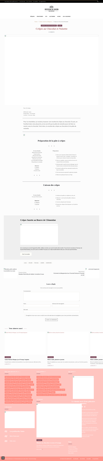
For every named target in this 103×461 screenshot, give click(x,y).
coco (17, 382)
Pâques (32, 16)
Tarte (64, 394)
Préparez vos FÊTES (73, 449)
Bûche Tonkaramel (14, 436)
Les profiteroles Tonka (17, 431)
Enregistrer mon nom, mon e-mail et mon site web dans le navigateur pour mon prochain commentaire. (52, 315)
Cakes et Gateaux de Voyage (43, 379)
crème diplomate (9, 384)
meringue (18, 394)
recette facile (48, 262)
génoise (28, 392)
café (19, 379)
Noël (63, 389)
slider (60, 394)
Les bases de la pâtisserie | (11, 1)
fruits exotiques (26, 387)
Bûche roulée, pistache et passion (56, 359)
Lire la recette (26, 254)
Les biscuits (22, 1)
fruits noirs (16, 389)
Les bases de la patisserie (53, 387)
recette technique (17, 402)
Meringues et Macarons (55, 389)
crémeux (27, 384)
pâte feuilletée (14, 400)
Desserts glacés (40, 384)
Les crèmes (29, 1)
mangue (7, 394)
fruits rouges (23, 389)
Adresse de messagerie (58, 303)
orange (23, 397)
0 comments (52, 32)
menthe (12, 394)
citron (12, 382)
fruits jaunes (8, 389)
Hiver (59, 25)
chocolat (30, 262)
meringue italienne (9, 397)
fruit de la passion (16, 387)
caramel (23, 379)
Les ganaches (42, 1)
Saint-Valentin (54, 394)
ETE (46, 16)
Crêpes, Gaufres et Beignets (49, 25)
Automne (45, 376)
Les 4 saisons (67, 16)
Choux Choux (55, 379)
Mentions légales (72, 447)
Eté (59, 384)
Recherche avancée (72, 451)
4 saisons (39, 376)
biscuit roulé (8, 379)
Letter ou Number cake (42, 389)
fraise (31, 384)
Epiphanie (55, 384)
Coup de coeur (40, 382)
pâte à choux (29, 400)
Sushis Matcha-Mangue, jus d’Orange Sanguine (17, 359)
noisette (42, 262)
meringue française (26, 394)
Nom (24, 303)
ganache (7, 392)
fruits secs (36, 262)
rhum (25, 402)
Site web (25, 309)
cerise (28, 379)
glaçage (22, 392)
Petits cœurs (13, 441)
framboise (7, 387)
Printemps (47, 392)
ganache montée (15, 392)
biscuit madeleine (25, 376)
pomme (7, 400)
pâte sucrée (21, 400)
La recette (50, 365)
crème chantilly (28, 382)
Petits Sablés (40, 392)
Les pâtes (35, 1)
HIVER (59, 16)
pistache (29, 397)
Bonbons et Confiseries (54, 376)
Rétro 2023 (71, 453)
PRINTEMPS (40, 16)
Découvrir (39, 449)
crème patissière (19, 384)
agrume (7, 376)
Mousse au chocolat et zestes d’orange (48, 443)
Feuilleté (39, 387)
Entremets (8, 357)
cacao (25, 262)
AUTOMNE (52, 16)
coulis (21, 382)
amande (17, 376)
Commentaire (27, 291)
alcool (12, 376)
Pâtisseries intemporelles (43, 394)
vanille (29, 402)
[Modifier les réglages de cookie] (3, 457)
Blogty (35, 458)
